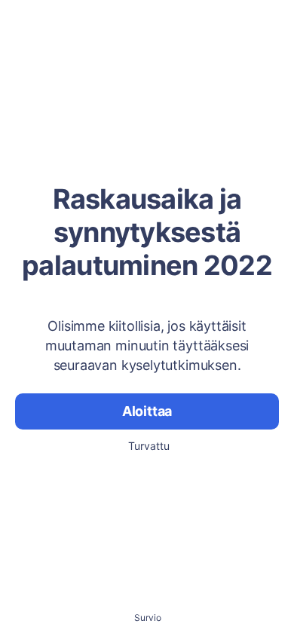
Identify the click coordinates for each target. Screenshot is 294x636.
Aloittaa (147, 411)
